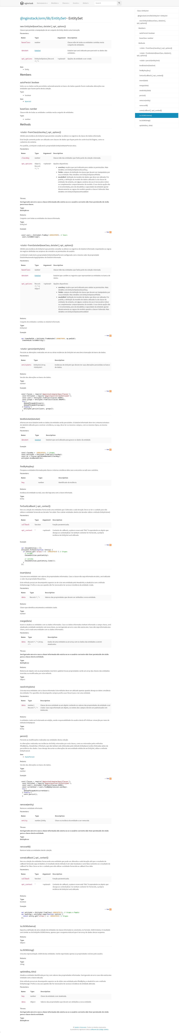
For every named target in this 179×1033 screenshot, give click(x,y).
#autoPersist (29, 757)
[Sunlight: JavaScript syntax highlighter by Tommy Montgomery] (110, 232)
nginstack (28, 3)
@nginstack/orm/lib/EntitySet (43, 18)
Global (85, 3)
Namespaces (41, 3)
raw (107, 232)
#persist (28, 101)
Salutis (77, 1027)
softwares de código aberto (99, 1029)
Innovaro (83, 1027)
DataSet (38, 50)
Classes (65, 3)
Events (75, 3)
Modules (54, 3)
